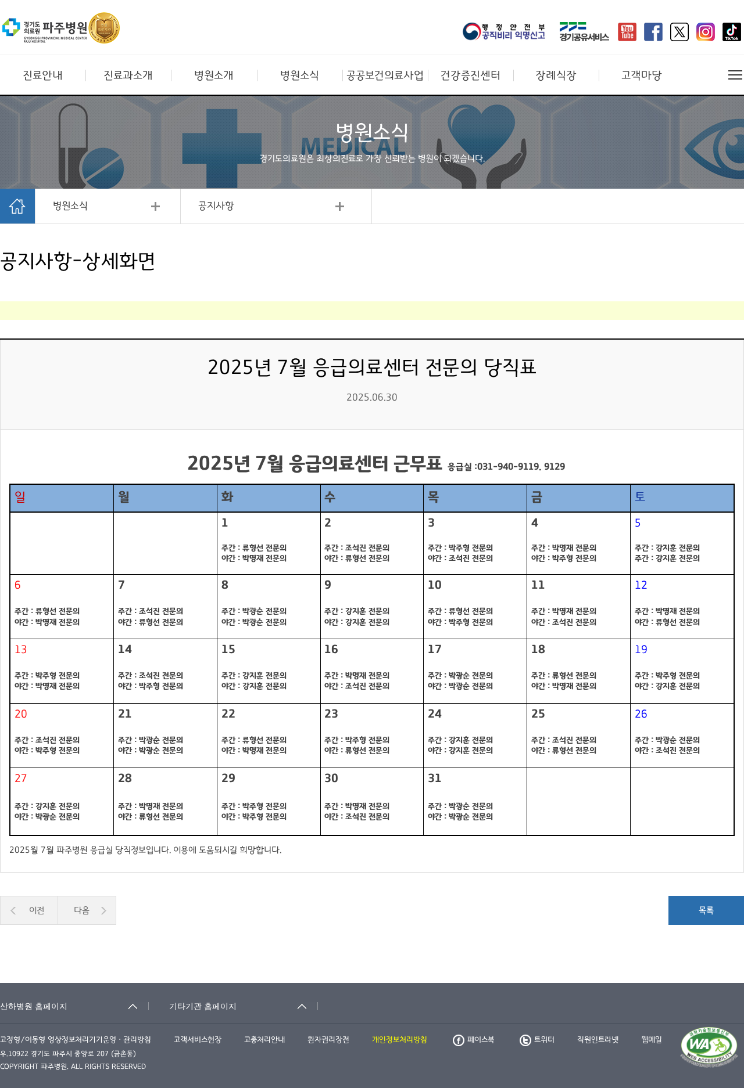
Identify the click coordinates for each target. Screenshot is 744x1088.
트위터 (544, 1040)
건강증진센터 (470, 75)
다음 (82, 910)
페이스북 (480, 1040)
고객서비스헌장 (197, 1040)
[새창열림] (507, 33)
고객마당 (641, 75)
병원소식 (299, 75)
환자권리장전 (328, 1040)
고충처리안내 (264, 1040)
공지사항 (216, 206)
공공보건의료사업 (385, 75)
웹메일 (651, 1040)
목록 (706, 910)
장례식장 (556, 75)
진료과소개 (128, 75)
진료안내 (43, 75)
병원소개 (214, 75)
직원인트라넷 (597, 1040)
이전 (36, 910)
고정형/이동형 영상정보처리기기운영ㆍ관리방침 (75, 1040)
